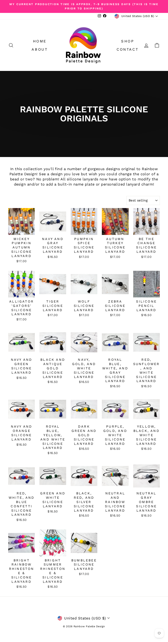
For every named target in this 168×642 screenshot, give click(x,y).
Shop (127, 41)
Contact (127, 49)
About (40, 49)
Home (40, 41)
